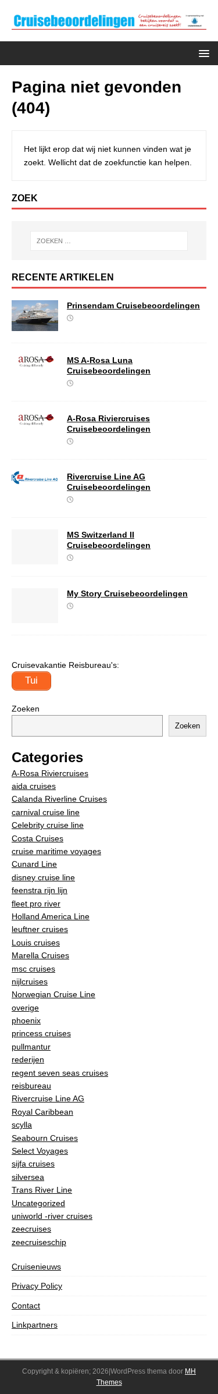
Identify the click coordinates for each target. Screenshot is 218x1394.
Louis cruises (36, 942)
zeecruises (31, 1228)
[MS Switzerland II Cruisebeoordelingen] (35, 557)
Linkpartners (35, 1324)
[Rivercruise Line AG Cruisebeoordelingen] (35, 477)
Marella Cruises (40, 955)
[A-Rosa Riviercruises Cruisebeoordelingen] (35, 419)
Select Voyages (40, 1150)
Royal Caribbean (42, 1111)
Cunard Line (34, 864)
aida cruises (34, 786)
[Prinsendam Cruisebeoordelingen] (35, 324)
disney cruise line (43, 877)
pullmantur (31, 1046)
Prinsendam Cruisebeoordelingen (133, 305)
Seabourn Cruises (45, 1138)
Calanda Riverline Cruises (59, 798)
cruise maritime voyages (56, 851)
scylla (22, 1124)
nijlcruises (30, 981)
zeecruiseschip (39, 1242)
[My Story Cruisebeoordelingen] (35, 616)
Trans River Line (42, 1189)
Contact (26, 1305)
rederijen (28, 1059)
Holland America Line (51, 916)
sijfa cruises (33, 1163)
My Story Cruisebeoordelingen (127, 593)
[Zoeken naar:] (109, 241)
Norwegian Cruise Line (53, 994)
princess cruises (41, 1033)
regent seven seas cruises (60, 1072)
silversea (28, 1177)
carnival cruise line (46, 812)
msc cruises (33, 968)
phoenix (26, 1020)
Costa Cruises (37, 838)
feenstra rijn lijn (39, 890)
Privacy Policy (37, 1285)
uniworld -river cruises (52, 1216)
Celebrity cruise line (48, 825)
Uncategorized (38, 1203)
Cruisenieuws (36, 1266)
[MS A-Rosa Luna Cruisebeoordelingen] (35, 361)
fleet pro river (36, 903)
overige (25, 1007)
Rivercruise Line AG (48, 1098)
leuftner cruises (40, 929)
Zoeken (26, 708)
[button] (202, 52)
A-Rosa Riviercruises (50, 773)
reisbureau (31, 1085)
